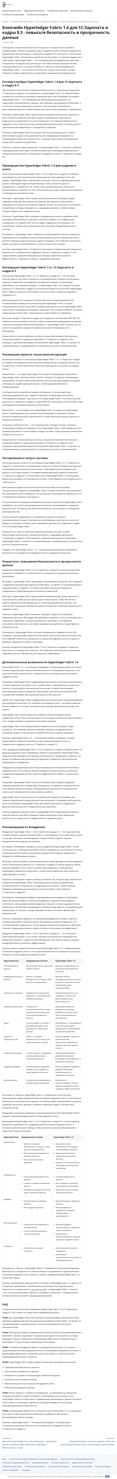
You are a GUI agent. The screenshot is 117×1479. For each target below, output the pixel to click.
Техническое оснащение (37, 14)
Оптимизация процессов (81, 10)
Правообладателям (40, 1462)
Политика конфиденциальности (15, 1462)
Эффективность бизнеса (34, 10)
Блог (4, 1459)
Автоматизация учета (11, 10)
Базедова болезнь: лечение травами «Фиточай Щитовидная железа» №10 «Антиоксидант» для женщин (88, 1441)
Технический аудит (103, 1466)
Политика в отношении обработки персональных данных (33, 1459)
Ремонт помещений (10, 1470)
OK (107, 1476)
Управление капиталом (57, 10)
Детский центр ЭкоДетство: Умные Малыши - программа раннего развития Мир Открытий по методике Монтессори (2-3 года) (29, 1443)
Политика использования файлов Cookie (77, 1459)
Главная (5, 21)
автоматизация (39, 1289)
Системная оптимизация (13, 14)
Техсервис (26, 1470)
